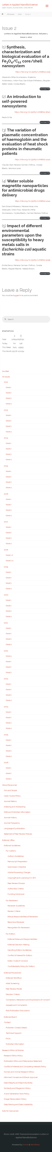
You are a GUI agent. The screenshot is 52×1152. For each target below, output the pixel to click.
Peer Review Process (16, 883)
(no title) (5, 371)
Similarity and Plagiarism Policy (17, 1088)
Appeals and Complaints (16, 1005)
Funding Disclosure (16, 894)
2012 (20, 14)
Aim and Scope (10, 790)
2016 (6, 494)
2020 (6, 595)
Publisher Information (15, 1044)
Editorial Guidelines (12, 845)
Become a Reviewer (16, 922)
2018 (6, 550)
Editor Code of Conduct (18, 961)
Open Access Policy (12, 796)
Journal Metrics (10, 801)
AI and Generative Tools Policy (16, 1094)
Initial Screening (12, 983)
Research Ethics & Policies (13, 1050)
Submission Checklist (17, 867)
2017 (6, 522)
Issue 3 (8, 398)
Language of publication (14, 828)
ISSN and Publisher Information (17, 812)
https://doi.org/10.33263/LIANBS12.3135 (32, 72)
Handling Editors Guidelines (19, 950)
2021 (6, 623)
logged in (17, 295)
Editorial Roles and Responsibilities (22, 939)
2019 (6, 567)
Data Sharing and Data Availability (18, 1104)
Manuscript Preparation (17, 861)
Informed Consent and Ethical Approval (21, 1077)
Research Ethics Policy (13, 1055)
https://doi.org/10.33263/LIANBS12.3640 (32, 112)
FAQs (8, 1038)
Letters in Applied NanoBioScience (20, 4)
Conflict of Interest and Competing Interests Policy (25, 1066)
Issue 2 (8, 393)
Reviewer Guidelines (16, 906)
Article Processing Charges (19, 872)
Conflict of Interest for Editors (20, 955)
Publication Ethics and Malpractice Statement (23, 1061)
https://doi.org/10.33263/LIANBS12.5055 (32, 260)
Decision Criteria (13, 994)
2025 (6, 734)
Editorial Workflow (14, 978)
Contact (7, 1022)
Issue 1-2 (9, 555)
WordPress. (35, 1144)
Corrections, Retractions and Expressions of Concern (28, 1000)
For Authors (11, 851)
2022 (6, 651)
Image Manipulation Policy (15, 1099)
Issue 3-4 (9, 560)
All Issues (10, 14)
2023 (6, 678)
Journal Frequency (12, 823)
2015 (6, 466)
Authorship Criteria (16, 888)
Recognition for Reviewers (19, 927)
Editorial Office (8, 840)
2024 (6, 706)
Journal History (10, 817)
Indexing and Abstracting (14, 807)
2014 (6, 438)
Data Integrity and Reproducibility (18, 1083)
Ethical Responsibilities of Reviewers (23, 916)
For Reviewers (12, 900)
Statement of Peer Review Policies (18, 834)
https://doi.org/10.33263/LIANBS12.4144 (32, 159)
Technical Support (13, 1033)
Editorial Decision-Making (18, 944)
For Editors (10, 934)
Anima (25, 1144)
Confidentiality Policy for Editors (21, 966)
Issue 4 (9, 403)
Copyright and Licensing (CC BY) (22, 878)
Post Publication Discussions (18, 1010)
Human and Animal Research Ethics (19, 1072)
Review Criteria (14, 911)
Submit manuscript (10, 1111)
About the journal (9, 785)
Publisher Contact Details (16, 1027)
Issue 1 (8, 387)
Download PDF (45, 89)
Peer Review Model (14, 989)
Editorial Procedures (12, 973)
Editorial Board (10, 1017)
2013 (6, 410)
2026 (6, 762)
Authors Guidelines (16, 856)
